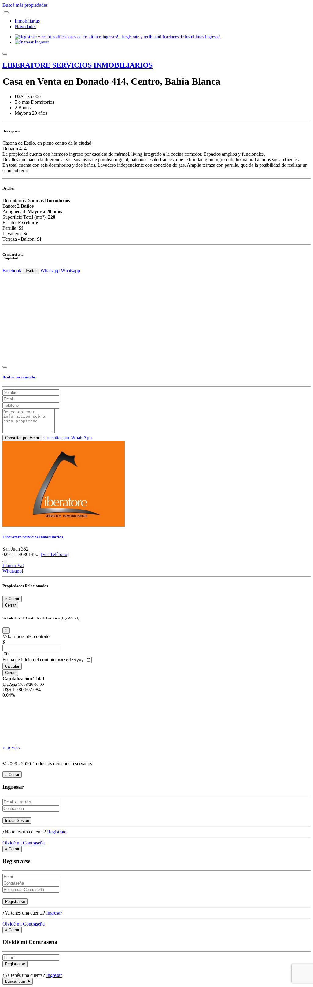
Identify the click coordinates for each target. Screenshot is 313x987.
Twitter (31, 271)
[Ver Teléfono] (55, 554)
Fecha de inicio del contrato (29, 659)
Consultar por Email (22, 438)
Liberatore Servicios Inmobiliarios (32, 537)
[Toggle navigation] (6, 12)
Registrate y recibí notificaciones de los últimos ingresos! (169, 36)
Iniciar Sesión (17, 820)
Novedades (25, 26)
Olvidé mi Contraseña (23, 842)
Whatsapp (50, 270)
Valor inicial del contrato (26, 636)
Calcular (12, 666)
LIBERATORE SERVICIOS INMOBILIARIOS (77, 65)
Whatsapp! (12, 570)
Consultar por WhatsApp (67, 437)
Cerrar (10, 605)
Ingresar (41, 41)
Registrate (56, 831)
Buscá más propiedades (25, 5)
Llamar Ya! (13, 565)
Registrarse (15, 901)
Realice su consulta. (19, 377)
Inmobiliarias (27, 21)
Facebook (11, 270)
